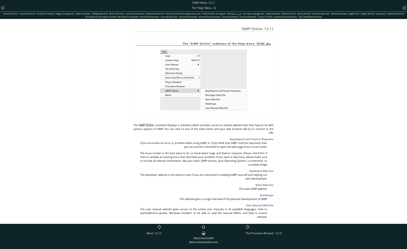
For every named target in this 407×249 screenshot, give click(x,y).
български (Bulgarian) (253, 13)
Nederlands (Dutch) (155, 13)
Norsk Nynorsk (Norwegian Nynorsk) (183, 13)
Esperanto (381, 13)
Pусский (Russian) (169, 16)
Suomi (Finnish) (10, 13)
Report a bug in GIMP (203, 237)
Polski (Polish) (208, 13)
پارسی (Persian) (234, 13)
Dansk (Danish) (304, 13)
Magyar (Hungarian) (64, 13)
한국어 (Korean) (116, 13)
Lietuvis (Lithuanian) (135, 13)
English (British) (368, 13)
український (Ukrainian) (285, 16)
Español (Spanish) (395, 13)
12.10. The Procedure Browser (264, 233)
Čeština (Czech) (288, 13)
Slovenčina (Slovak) (188, 16)
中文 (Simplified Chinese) (310, 16)
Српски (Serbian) (230, 16)
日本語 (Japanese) (100, 13)
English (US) (353, 13)
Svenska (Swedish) (247, 16)
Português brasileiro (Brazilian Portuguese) (118, 16)
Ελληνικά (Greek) (339, 13)
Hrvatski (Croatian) (45, 13)
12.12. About (153, 233)
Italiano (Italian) (83, 13)
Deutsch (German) (321, 13)
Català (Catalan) (272, 13)
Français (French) (27, 13)
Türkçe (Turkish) (265, 16)
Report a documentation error (203, 241)
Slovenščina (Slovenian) (209, 16)
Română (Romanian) (149, 16)
